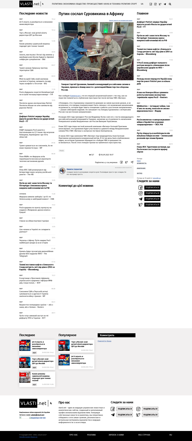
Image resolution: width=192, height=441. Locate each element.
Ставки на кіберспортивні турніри (34, 221)
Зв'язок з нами (116, 435)
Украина (22, 194)
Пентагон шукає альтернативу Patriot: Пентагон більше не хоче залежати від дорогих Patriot (35, 105)
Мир (21, 19)
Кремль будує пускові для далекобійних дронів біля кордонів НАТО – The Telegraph (36, 253)
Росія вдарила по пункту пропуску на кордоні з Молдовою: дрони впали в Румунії (35, 210)
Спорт (134, 4)
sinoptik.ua (157, 178)
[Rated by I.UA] (24, 418)
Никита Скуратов (74, 169)
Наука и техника (112, 4)
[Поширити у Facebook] (121, 162)
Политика (57, 4)
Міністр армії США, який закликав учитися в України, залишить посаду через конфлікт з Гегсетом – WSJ (35, 81)
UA (142, 4)
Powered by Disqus (104, 341)
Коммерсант (75, 96)
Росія (62, 150)
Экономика (69, 4)
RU (170, 435)
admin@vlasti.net (37, 415)
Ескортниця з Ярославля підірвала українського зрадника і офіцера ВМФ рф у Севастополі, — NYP (35, 280)
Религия (125, 4)
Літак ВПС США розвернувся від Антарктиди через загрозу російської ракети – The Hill (35, 172)
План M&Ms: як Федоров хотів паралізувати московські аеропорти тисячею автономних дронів (35, 158)
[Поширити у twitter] (126, 162)
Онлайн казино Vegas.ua (28, 437)
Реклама (91, 435)
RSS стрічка (144, 435)
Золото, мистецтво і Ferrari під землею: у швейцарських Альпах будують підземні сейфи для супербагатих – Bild (36, 57)
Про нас (73, 435)
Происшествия (95, 4)
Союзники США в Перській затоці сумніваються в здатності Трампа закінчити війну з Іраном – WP (33, 293)
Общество (81, 4)
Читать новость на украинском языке (120, 20)
